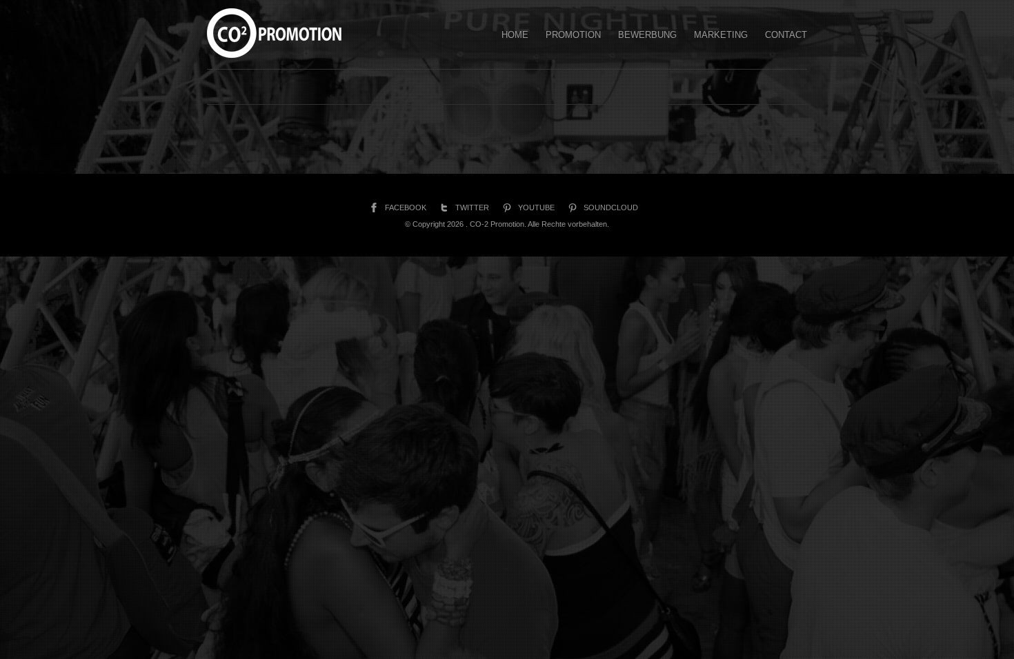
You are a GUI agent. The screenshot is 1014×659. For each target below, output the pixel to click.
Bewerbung (647, 35)
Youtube (536, 207)
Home (514, 35)
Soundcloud (611, 207)
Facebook (405, 207)
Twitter (472, 207)
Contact (786, 35)
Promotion (573, 35)
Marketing (721, 35)
